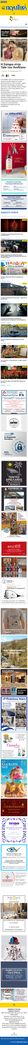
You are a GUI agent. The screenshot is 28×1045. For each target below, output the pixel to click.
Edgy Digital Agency (22, 1042)
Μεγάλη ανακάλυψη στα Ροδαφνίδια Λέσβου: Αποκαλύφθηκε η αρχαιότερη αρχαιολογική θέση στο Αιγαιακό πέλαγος (13, 256)
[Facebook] (4, 2)
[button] (26, 24)
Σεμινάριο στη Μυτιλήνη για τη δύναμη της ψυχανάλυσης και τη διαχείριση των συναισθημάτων (13, 319)
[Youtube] (6, 2)
